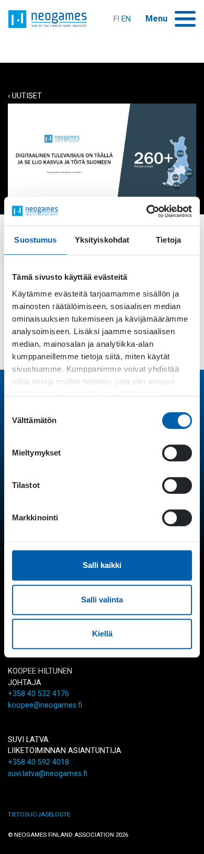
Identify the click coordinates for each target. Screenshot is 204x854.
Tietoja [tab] (168, 239)
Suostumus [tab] (35, 239)
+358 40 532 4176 (38, 693)
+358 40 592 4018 (38, 762)
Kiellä (102, 633)
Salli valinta (102, 599)
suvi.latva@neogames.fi (47, 773)
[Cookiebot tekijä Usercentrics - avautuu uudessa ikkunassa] (146, 211)
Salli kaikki (102, 565)
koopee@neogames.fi (45, 705)
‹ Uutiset (25, 96)
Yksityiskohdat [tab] (102, 239)
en (126, 19)
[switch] (177, 453)
